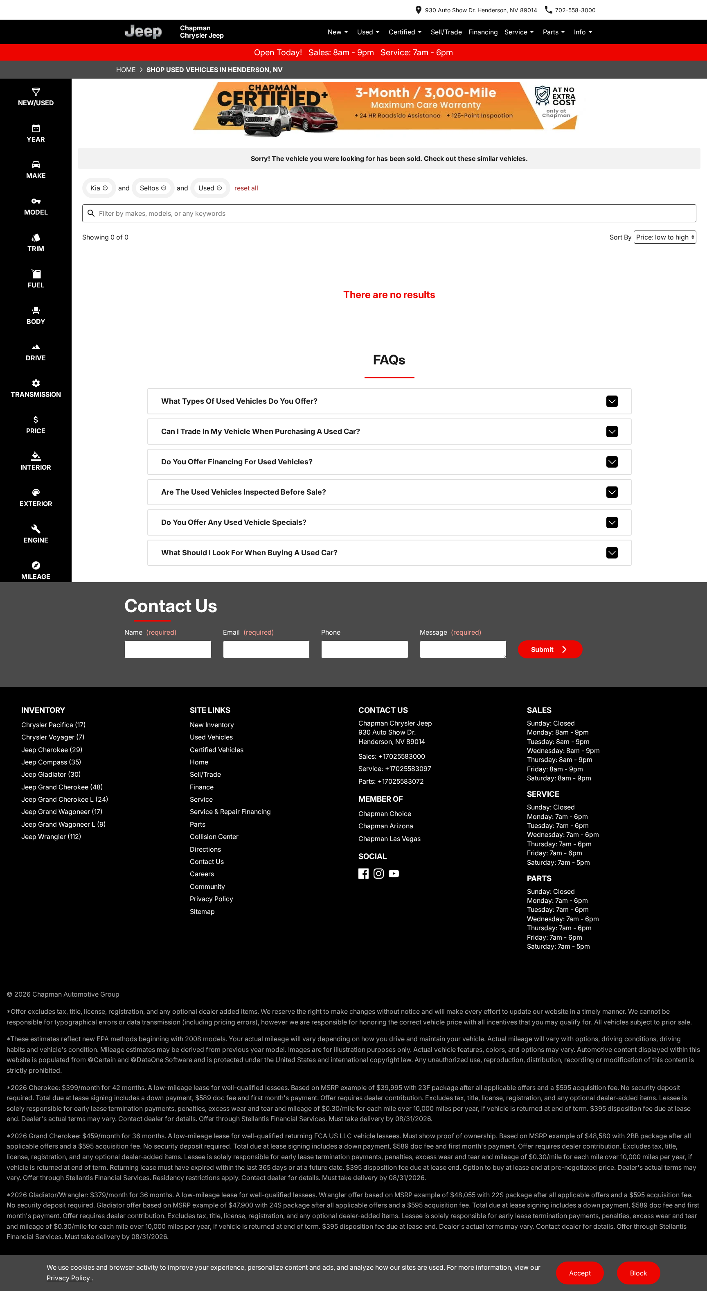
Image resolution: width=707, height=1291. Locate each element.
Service (515, 32)
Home (126, 70)
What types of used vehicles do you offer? (239, 401)
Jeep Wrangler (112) (51, 836)
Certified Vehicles (216, 750)
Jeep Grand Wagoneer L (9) (63, 824)
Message (451, 632)
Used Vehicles (211, 737)
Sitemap (202, 911)
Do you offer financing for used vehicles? (237, 461)
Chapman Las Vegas (389, 838)
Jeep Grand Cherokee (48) (62, 787)
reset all (246, 188)
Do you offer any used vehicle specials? (233, 522)
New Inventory (212, 725)
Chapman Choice (384, 813)
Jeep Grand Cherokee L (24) (64, 799)
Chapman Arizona (385, 826)
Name (150, 632)
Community (207, 886)
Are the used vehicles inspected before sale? (243, 492)
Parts (550, 32)
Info (580, 32)
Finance (202, 787)
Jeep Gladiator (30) (51, 774)
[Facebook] (363, 873)
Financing (483, 32)
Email (248, 632)
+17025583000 (401, 756)
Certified (402, 32)
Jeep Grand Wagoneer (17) (62, 811)
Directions (205, 849)
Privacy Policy (211, 899)
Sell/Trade (446, 32)
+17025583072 (401, 781)
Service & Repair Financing (230, 811)
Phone (330, 632)
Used (365, 32)
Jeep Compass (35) (51, 762)
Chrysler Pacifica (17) (53, 725)
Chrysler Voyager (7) (53, 737)
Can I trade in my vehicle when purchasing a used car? (260, 431)
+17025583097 (408, 768)
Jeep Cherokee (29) (52, 750)
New (335, 32)
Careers (202, 874)
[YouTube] (394, 873)
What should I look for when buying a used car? (249, 552)
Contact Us (207, 861)
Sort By (621, 237)
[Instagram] (378, 873)
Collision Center (214, 836)
